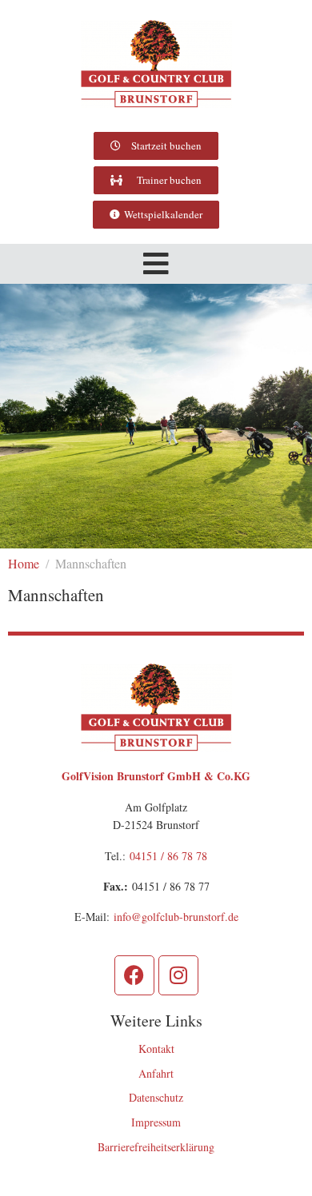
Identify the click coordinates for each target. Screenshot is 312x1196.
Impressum (156, 1122)
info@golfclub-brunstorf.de (176, 916)
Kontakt (156, 1048)
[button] (156, 264)
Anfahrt (156, 1073)
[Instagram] (178, 975)
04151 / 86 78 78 (168, 855)
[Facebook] (134, 975)
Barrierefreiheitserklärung (156, 1146)
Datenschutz (156, 1097)
